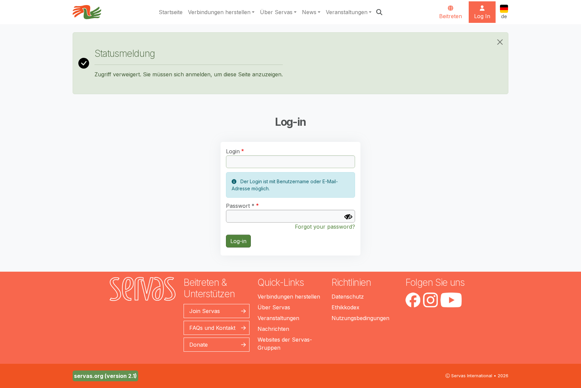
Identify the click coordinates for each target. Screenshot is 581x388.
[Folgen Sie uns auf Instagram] (430, 300)
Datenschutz (348, 296)
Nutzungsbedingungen (360, 318)
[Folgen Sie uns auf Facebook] (412, 300)
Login (233, 151)
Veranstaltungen (346, 12)
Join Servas (204, 311)
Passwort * (240, 205)
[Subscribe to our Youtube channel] (451, 300)
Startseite (171, 12)
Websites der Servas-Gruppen (285, 343)
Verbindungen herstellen (219, 12)
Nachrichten (273, 328)
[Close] (500, 42)
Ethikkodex (345, 307)
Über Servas (276, 12)
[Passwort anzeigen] (348, 217)
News (309, 12)
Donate (198, 344)
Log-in (238, 241)
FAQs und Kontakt (212, 327)
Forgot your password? (325, 226)
